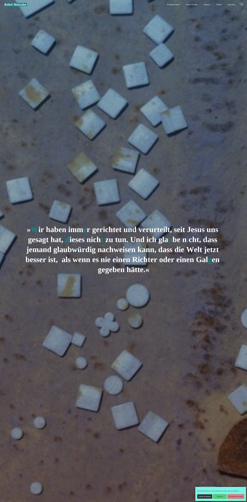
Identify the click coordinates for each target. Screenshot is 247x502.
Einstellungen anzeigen (236, 496)
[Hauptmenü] (241, 5)
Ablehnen (220, 496)
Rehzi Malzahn (15, 4)
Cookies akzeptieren (204, 496)
